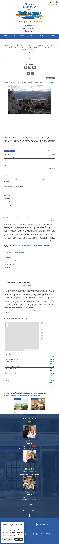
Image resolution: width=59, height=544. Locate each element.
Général (9, 151)
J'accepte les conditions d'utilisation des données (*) (16, 217)
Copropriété (36, 151)
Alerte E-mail (48, 36)
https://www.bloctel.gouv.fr (34, 238)
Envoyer (52, 220)
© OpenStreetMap (36, 350)
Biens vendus (36, 36)
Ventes (10, 35)
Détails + (22, 151)
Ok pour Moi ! (18, 539)
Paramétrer (7, 539)
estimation (15, 35)
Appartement (36, 56)
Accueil (5, 35)
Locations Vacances (30, 36)
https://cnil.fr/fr (7, 234)
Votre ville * (7, 201)
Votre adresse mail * (9, 195)
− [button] (6, 326)
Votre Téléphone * (8, 198)
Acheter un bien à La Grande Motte (26, 56)
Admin (25, 534)
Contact (53, 35)
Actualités (42, 35)
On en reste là (18, 523)
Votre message (8, 205)
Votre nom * (7, 191)
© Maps (29, 350)
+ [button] (6, 324)
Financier (50, 151)
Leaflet (25, 350)
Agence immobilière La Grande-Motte (11, 56)
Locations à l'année (22, 36)
